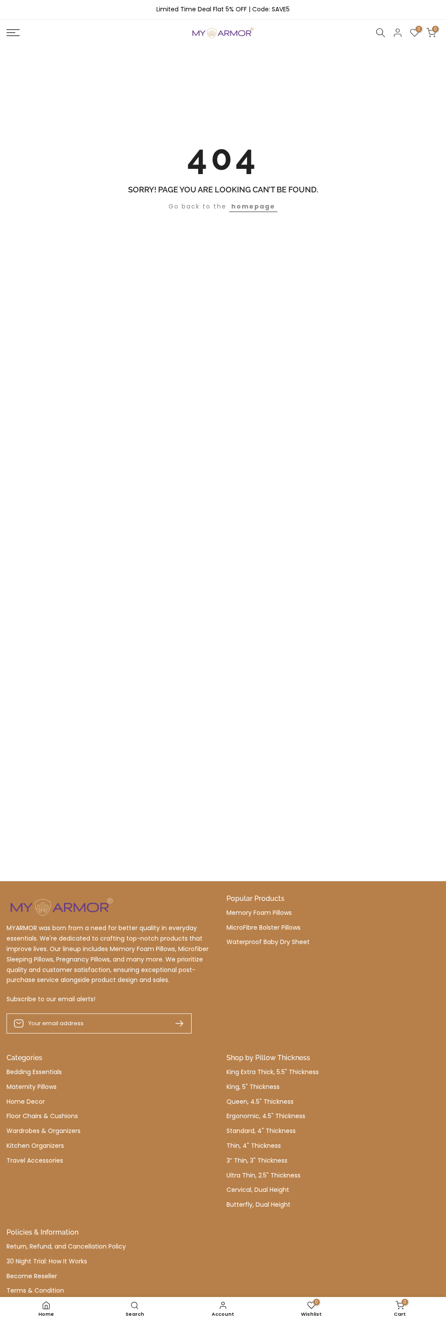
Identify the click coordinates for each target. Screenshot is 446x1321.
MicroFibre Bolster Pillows (263, 928)
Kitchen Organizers (35, 1146)
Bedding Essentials (34, 1072)
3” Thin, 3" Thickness (256, 1161)
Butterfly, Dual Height (258, 1205)
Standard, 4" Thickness (261, 1131)
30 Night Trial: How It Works (47, 1261)
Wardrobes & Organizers (44, 1131)
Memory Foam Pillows (259, 913)
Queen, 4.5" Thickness (260, 1102)
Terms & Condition (35, 1291)
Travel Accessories (35, 1161)
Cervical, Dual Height (257, 1190)
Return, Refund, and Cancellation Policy (66, 1246)
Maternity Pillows (32, 1087)
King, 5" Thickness (253, 1087)
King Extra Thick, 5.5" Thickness (272, 1072)
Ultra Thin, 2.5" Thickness (263, 1175)
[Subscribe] (176, 1023)
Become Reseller (32, 1276)
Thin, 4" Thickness (253, 1146)
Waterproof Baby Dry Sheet (268, 942)
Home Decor (26, 1102)
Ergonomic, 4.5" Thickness (265, 1116)
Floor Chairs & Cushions (42, 1116)
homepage (253, 206)
